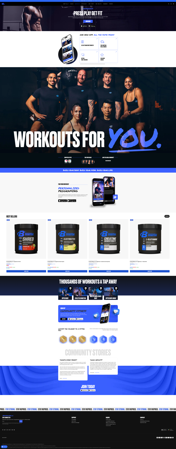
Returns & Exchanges (75, 422)
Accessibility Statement (110, 421)
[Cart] (173, 4)
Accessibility (74, 419)
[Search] (169, 4)
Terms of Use (108, 425)
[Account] (171, 4)
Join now (63, 319)
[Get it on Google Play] (92, 26)
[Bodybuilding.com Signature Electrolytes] (67, 239)
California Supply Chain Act (111, 424)
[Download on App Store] (84, 26)
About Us (141, 419)
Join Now (88, 21)
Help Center (74, 421)
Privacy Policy (18, 423)
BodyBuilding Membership (144, 421)
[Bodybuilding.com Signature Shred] (26, 239)
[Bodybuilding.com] (3, 3)
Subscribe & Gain (143, 422)
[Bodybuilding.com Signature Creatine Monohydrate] (108, 239)
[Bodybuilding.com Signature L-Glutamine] (150, 239)
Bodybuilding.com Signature (10, 260)
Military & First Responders (110, 422)
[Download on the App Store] (164, 430)
